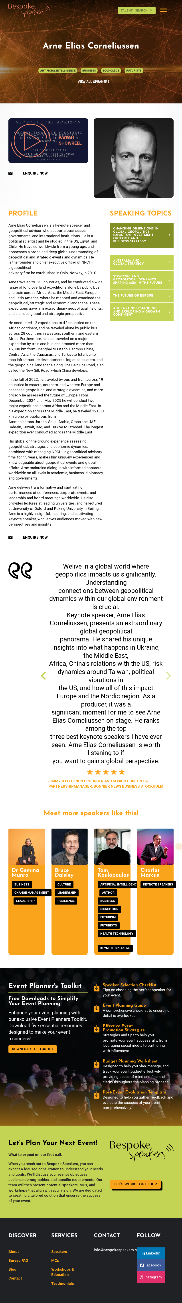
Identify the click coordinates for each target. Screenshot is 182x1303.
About (13, 1251)
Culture (64, 884)
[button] (142, 235)
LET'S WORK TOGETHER (135, 1184)
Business (21, 884)
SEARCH (134, 10)
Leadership (25, 901)
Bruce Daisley (64, 873)
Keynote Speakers (115, 948)
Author (108, 892)
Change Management (31, 892)
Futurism (108, 917)
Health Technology (116, 933)
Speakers (59, 1251)
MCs (55, 1260)
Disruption (109, 909)
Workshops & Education (62, 1272)
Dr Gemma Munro (25, 873)
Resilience (66, 901)
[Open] (163, 10)
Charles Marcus (150, 873)
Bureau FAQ (18, 1260)
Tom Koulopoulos (113, 873)
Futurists (108, 925)
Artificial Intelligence (119, 884)
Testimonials (62, 1283)
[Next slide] (168, 675)
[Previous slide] (43, 675)
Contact (15, 1278)
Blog (12, 1269)
